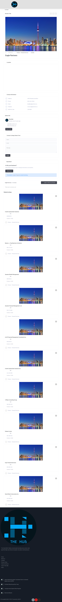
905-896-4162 (9, 467)
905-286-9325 (9, 435)
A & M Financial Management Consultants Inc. (15, 337)
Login (14, 175)
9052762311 (9, 278)
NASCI (19, 599)
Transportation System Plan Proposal (13, 588)
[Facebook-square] (33, 599)
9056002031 (9, 216)
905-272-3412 (9, 247)
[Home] (18, 527)
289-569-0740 (9, 404)
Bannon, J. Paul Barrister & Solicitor (13, 243)
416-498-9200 (9, 498)
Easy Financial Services (10, 462)
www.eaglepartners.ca (32, 106)
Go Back (6, 9)
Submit (7, 155)
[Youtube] (36, 599)
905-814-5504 (30, 101)
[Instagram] (39, 599)
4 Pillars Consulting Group (11, 400)
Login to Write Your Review (49, 182)
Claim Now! (9, 171)
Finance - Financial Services (22, 52)
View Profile (8, 129)
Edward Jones (8, 431)
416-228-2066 (9, 373)
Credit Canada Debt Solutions (12, 211)
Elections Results (8, 592)
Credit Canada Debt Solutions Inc (13, 368)
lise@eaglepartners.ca (32, 104)
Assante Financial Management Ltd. (13, 305)
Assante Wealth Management (12, 274)
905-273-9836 (9, 310)
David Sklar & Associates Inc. (12, 494)
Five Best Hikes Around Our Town (12, 584)
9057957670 (9, 341)
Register (18, 175)
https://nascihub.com (11, 125)
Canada (32, 52)
